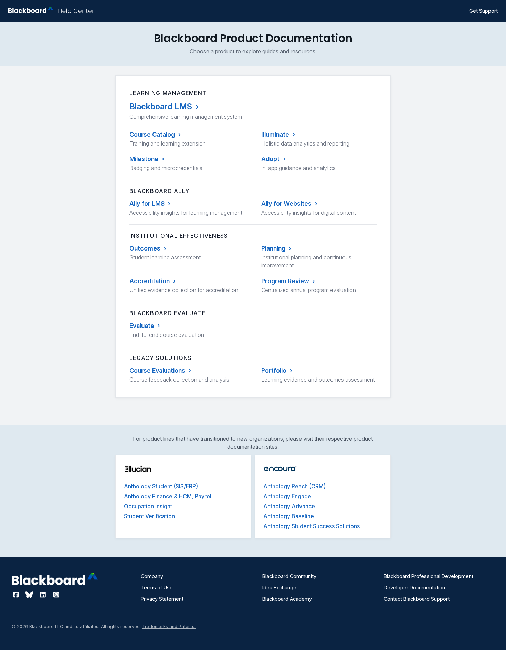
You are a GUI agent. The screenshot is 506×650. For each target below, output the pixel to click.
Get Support (483, 11)
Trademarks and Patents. (169, 626)
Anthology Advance (289, 506)
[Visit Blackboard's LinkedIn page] (44, 594)
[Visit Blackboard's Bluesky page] (30, 594)
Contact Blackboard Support (417, 599)
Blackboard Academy (287, 599)
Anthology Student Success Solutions (311, 526)
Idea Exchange (279, 587)
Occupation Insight (148, 506)
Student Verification (149, 516)
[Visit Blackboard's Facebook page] (17, 594)
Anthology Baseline (288, 516)
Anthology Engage (287, 496)
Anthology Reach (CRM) (294, 486)
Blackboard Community (289, 576)
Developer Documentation (414, 587)
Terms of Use (157, 587)
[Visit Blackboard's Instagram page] (56, 594)
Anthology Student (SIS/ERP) (161, 486)
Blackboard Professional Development (428, 576)
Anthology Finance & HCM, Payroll (168, 496)
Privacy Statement (162, 599)
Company (152, 576)
